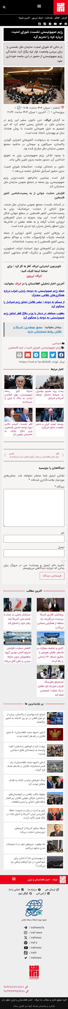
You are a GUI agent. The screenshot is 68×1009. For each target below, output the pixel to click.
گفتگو (57, 18)
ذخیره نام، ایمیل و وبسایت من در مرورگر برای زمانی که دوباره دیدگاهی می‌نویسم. (34, 567)
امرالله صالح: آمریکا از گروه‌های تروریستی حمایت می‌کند (30, 830)
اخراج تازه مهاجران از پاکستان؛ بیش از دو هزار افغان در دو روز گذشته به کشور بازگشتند (25, 718)
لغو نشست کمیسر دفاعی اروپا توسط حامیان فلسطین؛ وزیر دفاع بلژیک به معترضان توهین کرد (18, 429)
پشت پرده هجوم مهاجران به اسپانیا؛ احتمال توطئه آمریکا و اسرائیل (50, 394)
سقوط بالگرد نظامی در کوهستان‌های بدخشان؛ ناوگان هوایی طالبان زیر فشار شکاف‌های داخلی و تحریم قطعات (25, 798)
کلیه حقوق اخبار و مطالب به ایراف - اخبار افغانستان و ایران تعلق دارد (34, 1000)
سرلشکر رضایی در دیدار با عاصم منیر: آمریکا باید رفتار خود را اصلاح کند (17, 619)
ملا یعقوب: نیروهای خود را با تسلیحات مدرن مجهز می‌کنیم (25, 846)
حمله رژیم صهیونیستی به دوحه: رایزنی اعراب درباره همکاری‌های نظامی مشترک (34, 293)
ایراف (18, 283)
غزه (21, 347)
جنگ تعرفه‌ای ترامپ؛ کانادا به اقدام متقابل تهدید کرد (27, 782)
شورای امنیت (32, 347)
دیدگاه (59, 486)
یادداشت (49, 18)
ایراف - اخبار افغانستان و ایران (42, 880)
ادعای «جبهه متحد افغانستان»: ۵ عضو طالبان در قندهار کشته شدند (26, 734)
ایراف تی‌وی (34, 276)
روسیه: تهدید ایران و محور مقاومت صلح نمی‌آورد (50, 426)
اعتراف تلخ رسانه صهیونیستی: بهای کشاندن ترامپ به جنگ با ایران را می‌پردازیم (18, 396)
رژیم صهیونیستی (51, 347)
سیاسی (56, 343)
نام (62, 533)
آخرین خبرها (24, 18)
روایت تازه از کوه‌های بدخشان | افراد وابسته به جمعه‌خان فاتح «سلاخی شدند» (27, 750)
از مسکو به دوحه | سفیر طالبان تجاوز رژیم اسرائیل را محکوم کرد (34, 304)
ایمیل (61, 547)
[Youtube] (55, 24)
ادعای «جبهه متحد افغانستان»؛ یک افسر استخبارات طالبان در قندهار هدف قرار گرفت (26, 766)
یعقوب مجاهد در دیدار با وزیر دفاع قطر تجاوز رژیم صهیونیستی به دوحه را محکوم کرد (34, 315)
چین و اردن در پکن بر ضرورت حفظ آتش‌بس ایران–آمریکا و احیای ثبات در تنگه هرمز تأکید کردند (26, 814)
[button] (39, 6)
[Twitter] (60, 24)
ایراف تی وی (37, 18)
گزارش (64, 18)
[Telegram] (50, 24)
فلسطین (13, 347)
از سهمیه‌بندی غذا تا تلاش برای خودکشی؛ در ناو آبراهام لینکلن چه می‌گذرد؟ (28, 862)
